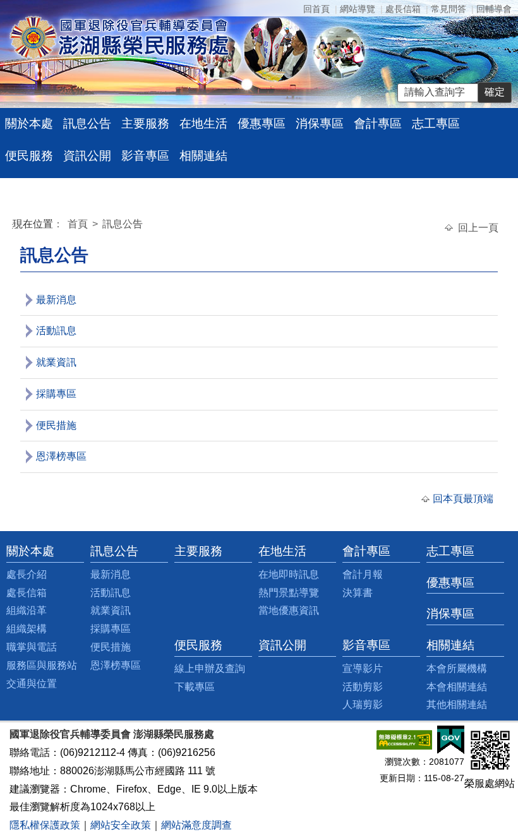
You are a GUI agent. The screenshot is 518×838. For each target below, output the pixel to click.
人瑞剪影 (362, 704)
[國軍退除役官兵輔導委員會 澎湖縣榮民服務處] (119, 37)
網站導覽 (357, 9)
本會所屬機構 (456, 668)
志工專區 (436, 123)
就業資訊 (56, 362)
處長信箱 (403, 9)
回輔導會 (494, 9)
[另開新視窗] (404, 739)
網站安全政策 (120, 825)
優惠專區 (262, 123)
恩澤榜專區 (61, 456)
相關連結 (203, 155)
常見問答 (448, 9)
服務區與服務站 (41, 665)
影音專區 (145, 155)
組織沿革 (26, 610)
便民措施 (56, 425)
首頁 (79, 223)
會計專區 (378, 123)
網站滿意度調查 (196, 825)
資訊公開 (87, 155)
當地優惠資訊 (288, 610)
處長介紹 (26, 574)
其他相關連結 (456, 704)
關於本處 (29, 123)
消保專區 (320, 123)
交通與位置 (31, 683)
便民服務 (29, 155)
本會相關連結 (456, 686)
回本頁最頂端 (463, 498)
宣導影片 (362, 668)
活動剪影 (362, 686)
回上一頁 (478, 227)
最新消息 (56, 299)
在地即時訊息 (288, 574)
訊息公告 (87, 123)
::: (15, 225)
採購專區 (56, 393)
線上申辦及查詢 (209, 668)
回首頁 (316, 9)
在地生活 (203, 123)
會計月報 (362, 574)
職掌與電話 (31, 647)
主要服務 (145, 123)
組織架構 (26, 628)
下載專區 (194, 686)
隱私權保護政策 (44, 825)
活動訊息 (56, 330)
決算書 (357, 592)
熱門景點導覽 (288, 592)
